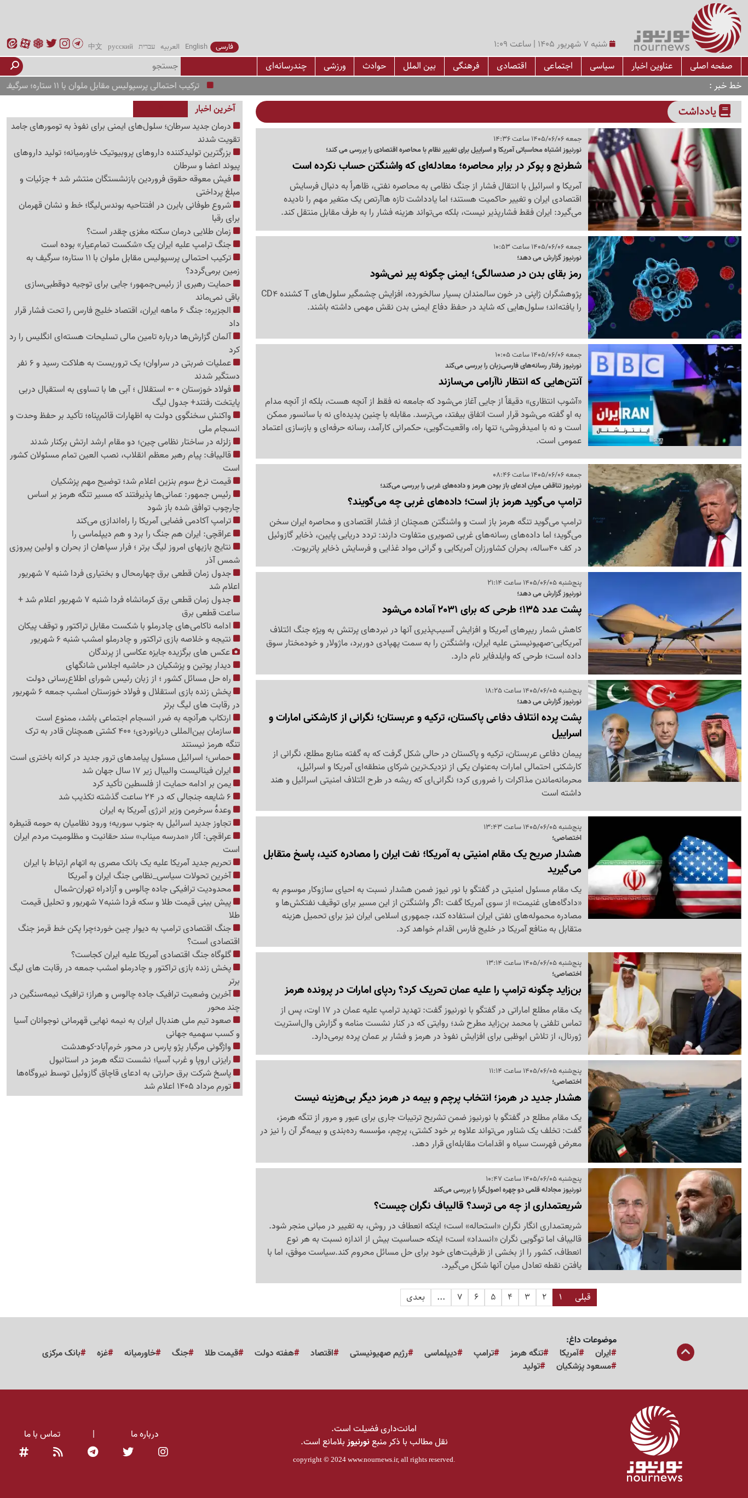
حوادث (374, 66)
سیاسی (602, 66)
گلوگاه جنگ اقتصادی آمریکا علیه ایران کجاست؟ (152, 955)
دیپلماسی (440, 1353)
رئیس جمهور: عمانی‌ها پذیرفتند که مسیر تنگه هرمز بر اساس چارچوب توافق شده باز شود (133, 501)
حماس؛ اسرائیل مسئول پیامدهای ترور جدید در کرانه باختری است (121, 758)
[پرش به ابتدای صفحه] (685, 1353)
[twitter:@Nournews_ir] (128, 1453)
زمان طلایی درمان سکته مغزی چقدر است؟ (160, 232)
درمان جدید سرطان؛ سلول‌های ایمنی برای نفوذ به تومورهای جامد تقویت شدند (125, 133)
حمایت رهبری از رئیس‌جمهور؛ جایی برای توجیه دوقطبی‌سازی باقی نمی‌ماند (132, 291)
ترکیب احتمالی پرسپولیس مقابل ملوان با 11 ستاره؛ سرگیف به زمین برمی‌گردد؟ (133, 264)
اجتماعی (558, 66)
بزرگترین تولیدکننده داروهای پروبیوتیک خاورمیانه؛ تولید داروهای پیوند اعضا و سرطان (127, 159)
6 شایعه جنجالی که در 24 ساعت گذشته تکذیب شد (146, 797)
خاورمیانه (140, 1353)
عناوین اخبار (652, 66)
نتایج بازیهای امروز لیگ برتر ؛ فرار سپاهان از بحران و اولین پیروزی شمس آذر (124, 554)
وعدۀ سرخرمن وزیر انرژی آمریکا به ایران (166, 810)
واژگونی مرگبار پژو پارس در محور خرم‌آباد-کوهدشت (147, 1047)
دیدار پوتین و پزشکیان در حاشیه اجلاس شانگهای (149, 666)
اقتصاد (321, 1353)
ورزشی (335, 66)
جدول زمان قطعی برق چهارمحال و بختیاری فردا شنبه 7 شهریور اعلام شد (129, 580)
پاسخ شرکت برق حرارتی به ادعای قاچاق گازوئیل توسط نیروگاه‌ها (124, 1073)
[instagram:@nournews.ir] (163, 1453)
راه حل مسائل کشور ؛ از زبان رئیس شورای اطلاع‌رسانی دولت (129, 679)
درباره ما (145, 1434)
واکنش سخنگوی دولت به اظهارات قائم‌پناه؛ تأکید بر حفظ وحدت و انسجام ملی (125, 422)
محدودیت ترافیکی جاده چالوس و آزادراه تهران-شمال (143, 889)
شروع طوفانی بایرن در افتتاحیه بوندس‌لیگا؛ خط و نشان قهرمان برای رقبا (129, 212)
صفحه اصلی (711, 66)
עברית (147, 47)
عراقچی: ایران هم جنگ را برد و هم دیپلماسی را (152, 534)
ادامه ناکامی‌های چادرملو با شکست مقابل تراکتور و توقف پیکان (125, 626)
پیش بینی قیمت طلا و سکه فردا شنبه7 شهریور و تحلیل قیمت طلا (130, 909)
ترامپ (484, 1353)
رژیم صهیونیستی (379, 1353)
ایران (603, 1353)
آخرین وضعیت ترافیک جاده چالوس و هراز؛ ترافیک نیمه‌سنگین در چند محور (125, 1001)
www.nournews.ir (373, 1459)
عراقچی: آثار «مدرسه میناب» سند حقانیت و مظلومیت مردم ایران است (127, 843)
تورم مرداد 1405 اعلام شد (188, 1086)
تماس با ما (42, 1434)
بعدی (415, 1297)
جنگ (180, 1353)
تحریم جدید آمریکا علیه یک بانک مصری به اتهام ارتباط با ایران (128, 863)
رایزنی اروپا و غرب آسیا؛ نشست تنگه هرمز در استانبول (141, 1060)
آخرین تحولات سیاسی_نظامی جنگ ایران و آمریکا (150, 876)
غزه (102, 1353)
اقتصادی (512, 66)
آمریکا (569, 1353)
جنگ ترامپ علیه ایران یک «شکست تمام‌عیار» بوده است (137, 245)
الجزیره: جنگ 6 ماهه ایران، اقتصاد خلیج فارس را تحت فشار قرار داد (127, 317)
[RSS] (58, 1453)
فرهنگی (466, 66)
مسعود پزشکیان (583, 1366)
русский (120, 47)
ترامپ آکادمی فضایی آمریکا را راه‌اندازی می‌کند (154, 521)
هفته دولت (274, 1353)
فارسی (224, 47)
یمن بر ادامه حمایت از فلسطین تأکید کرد (163, 784)
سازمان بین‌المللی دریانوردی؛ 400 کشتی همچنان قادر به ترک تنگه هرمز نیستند (132, 738)
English (196, 47)
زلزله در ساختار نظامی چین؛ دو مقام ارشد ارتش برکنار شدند (131, 442)
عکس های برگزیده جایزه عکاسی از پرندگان (160, 652)
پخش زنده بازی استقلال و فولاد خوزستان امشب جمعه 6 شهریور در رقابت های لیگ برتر (126, 698)
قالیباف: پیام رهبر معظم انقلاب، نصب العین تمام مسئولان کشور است (125, 462)
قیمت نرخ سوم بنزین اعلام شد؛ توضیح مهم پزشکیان (142, 481)
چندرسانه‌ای (286, 66)
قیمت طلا (221, 1353)
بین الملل (419, 66)
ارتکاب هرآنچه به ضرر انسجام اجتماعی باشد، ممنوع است (134, 718)
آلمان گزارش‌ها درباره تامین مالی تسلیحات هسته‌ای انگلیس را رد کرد (124, 343)
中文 (95, 47)
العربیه (170, 47)
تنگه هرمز (526, 1353)
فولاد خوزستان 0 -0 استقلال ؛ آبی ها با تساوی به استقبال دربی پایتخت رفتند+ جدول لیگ (129, 396)
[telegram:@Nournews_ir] (93, 1453)
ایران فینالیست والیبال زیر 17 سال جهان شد (157, 771)
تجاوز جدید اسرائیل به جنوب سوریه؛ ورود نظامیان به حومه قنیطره (121, 823)
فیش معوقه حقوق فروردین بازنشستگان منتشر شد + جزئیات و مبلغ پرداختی (130, 185)
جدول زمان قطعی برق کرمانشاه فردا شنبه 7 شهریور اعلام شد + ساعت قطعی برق (129, 606)
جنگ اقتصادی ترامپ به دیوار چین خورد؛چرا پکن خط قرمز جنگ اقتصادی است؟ (129, 935)
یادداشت (698, 111)
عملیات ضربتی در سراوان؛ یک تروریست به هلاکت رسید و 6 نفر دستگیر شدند (128, 370)
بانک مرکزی (61, 1353)
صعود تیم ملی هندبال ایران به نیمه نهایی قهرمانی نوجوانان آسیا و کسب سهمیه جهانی (127, 1027)
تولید (531, 1366)
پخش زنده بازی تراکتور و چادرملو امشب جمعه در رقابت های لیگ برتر (124, 974)
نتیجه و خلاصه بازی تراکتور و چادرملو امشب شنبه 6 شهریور (131, 639)
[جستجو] (15, 66)
